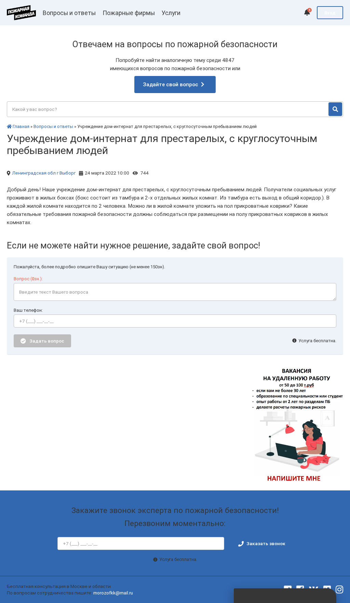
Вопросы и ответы (69, 13)
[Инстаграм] (339, 590)
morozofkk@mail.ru (113, 592)
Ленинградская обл (34, 173)
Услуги (171, 13)
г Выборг (66, 173)
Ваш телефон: (28, 310)
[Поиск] (335, 109)
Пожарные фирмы (129, 13)
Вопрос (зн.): (28, 278)
